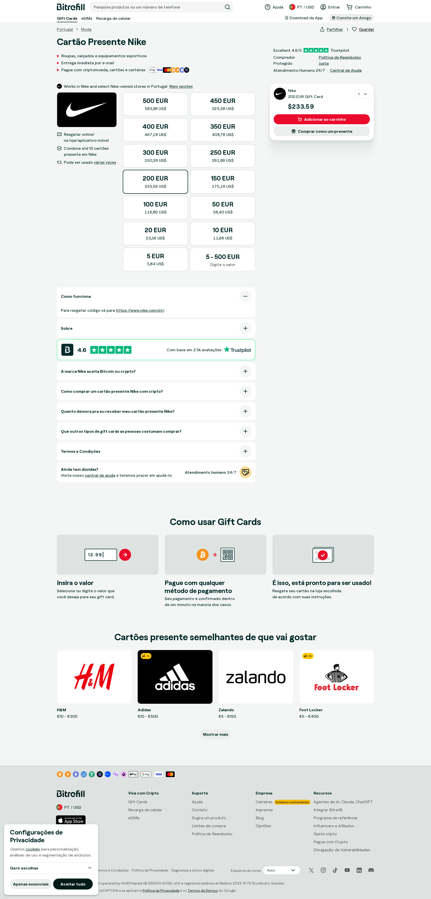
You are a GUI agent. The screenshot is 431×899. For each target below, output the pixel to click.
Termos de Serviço (203, 890)
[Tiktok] (335, 870)
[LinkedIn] (359, 870)
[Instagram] (323, 870)
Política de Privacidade (161, 890)
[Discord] (371, 870)
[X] (311, 870)
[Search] (227, 7)
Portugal (65, 29)
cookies (33, 849)
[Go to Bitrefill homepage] (71, 7)
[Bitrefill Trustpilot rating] (110, 350)
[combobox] (157, 7)
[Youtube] (347, 870)
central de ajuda (100, 475)
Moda (86, 29)
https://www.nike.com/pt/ (140, 310)
